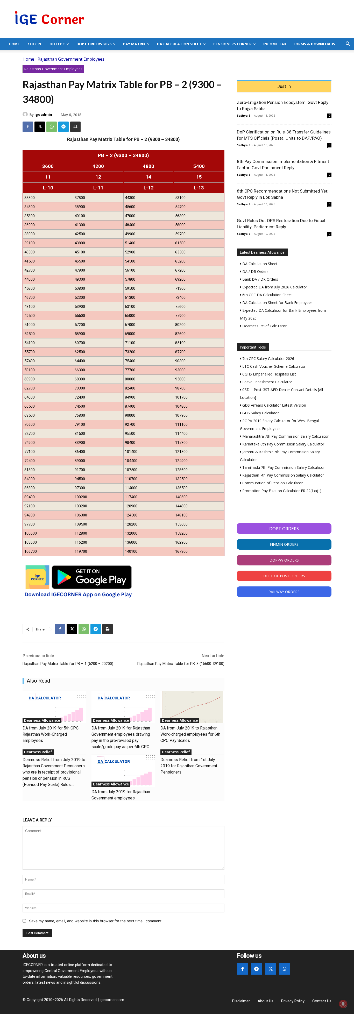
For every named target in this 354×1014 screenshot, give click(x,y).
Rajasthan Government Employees (71, 59)
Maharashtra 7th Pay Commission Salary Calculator (285, 436)
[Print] (75, 127)
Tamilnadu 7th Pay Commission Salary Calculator (283, 467)
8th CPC (57, 43)
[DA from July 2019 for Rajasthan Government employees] (123, 771)
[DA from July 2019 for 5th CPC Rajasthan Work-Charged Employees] (54, 707)
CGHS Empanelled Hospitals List (268, 374)
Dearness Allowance (42, 720)
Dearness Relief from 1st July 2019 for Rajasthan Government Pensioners (188, 766)
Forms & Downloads (314, 43)
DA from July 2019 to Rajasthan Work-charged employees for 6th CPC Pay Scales (190, 734)
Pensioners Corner (232, 43)
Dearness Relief (38, 751)
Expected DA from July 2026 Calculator (274, 287)
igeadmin (43, 114)
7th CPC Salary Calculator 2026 (267, 358)
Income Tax (274, 43)
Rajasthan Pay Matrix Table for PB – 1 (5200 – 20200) (68, 663)
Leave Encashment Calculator (266, 381)
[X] (39, 127)
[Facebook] (28, 127)
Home (14, 43)
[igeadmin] (26, 114)
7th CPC (34, 43)
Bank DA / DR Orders (259, 279)
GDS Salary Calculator (260, 412)
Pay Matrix (134, 43)
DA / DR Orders (254, 271)
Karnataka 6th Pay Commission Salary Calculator (282, 444)
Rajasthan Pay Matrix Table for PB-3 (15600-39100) (180, 663)
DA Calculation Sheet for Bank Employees (277, 302)
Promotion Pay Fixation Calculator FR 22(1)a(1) (281, 490)
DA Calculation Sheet (179, 43)
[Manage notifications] (343, 1004)
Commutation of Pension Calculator (272, 482)
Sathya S (243, 115)
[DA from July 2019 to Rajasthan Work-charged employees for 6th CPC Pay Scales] (192, 707)
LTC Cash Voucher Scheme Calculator (273, 366)
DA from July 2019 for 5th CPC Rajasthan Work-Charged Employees (51, 734)
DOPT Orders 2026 (93, 43)
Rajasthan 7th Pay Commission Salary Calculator (282, 475)
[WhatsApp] (51, 127)
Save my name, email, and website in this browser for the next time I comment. (95, 921)
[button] (348, 44)
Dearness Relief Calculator (264, 325)
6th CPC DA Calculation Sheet (266, 294)
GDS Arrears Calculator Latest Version (273, 405)
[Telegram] (63, 127)
